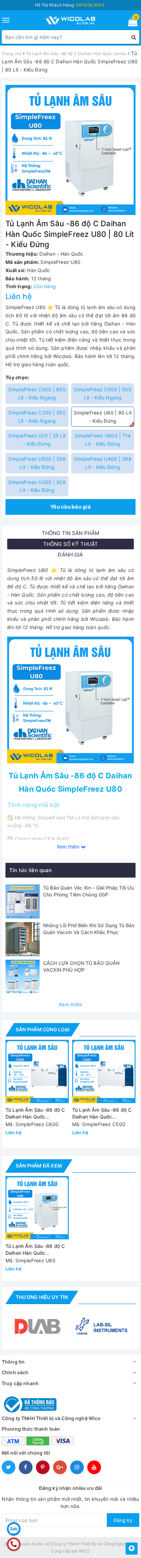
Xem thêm (70, 1004)
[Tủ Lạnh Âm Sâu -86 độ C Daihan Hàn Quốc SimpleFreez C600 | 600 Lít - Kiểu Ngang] (37, 1071)
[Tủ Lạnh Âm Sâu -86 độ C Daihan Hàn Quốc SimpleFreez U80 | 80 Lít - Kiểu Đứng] (70, 699)
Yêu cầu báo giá (70, 506)
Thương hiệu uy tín (42, 1297)
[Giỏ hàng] (130, 23)
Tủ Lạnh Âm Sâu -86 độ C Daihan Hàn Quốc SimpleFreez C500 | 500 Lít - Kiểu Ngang (101, 1113)
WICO (84, 1551)
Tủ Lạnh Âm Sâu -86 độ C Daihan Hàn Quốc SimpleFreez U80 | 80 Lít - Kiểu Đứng (35, 1249)
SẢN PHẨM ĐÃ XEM (39, 1165)
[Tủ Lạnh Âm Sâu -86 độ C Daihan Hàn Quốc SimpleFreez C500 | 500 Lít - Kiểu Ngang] (104, 1071)
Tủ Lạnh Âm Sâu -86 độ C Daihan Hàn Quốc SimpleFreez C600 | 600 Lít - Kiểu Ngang (35, 1113)
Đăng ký (123, 1520)
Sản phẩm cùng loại (42, 1029)
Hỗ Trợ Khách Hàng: (69, 5)
